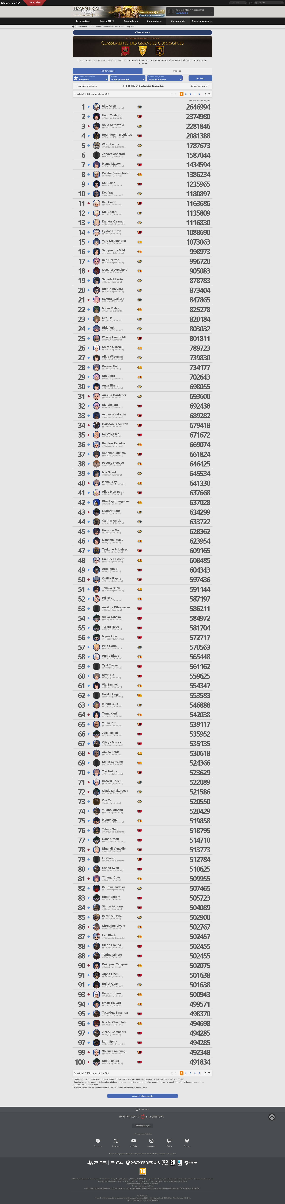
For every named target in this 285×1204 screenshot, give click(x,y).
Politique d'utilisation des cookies (164, 1154)
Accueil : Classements (142, 1096)
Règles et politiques (123, 1154)
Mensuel (177, 71)
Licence (112, 1154)
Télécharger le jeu (142, 1126)
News (117, 1146)
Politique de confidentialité (142, 1154)
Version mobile (144, 1109)
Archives (200, 78)
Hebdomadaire (108, 71)
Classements (82, 27)
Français (261, 2)
